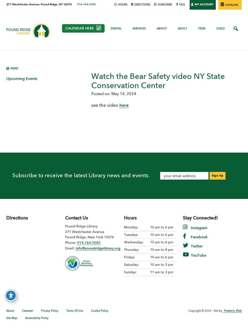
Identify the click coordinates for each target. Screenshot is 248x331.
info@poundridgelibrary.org (98, 248)
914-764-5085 (86, 4)
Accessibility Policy (37, 318)
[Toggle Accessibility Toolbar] (11, 295)
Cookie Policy (99, 311)
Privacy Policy (49, 311)
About (10, 311)
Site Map (11, 318)
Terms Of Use (74, 311)
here (124, 105)
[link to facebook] (184, 239)
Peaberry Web (233, 311)
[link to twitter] (185, 249)
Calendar (27, 311)
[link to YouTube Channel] (186, 258)
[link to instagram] (185, 230)
